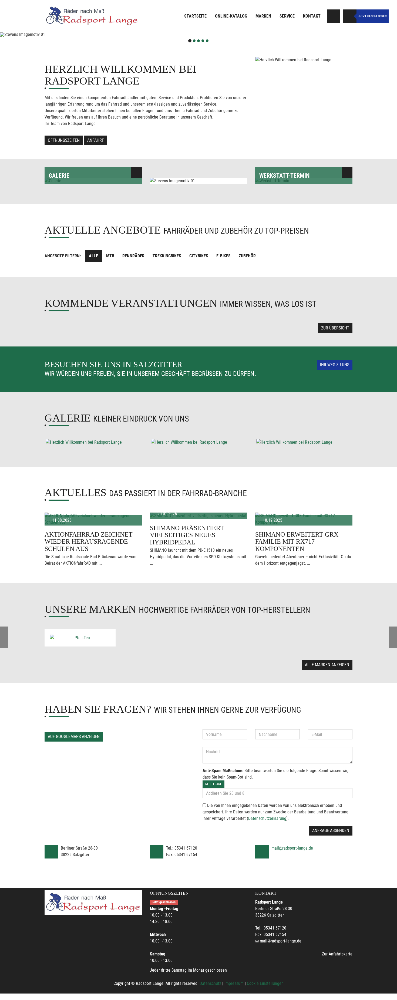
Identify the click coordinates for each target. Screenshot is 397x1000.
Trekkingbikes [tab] (167, 255)
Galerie (59, 175)
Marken (263, 16)
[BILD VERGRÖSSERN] (93, 442)
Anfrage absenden (330, 830)
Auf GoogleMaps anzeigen (74, 736)
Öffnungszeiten (64, 140)
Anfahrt (95, 140)
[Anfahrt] (333, 16)
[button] (30, 34)
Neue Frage (213, 784)
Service (287, 16)
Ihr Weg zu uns (334, 364)
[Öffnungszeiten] (349, 16)
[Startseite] (92, 16)
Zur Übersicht (335, 328)
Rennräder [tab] (133, 255)
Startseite (195, 16)
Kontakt (312, 16)
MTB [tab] (110, 255)
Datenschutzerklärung (267, 818)
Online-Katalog (231, 16)
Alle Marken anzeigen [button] (327, 664)
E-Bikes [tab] (223, 255)
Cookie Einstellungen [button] (265, 983)
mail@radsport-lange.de (292, 848)
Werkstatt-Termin (284, 175)
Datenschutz (210, 983)
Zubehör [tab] (247, 255)
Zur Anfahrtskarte (337, 954)
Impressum (234, 983)
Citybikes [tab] (198, 255)
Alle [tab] (93, 255)
